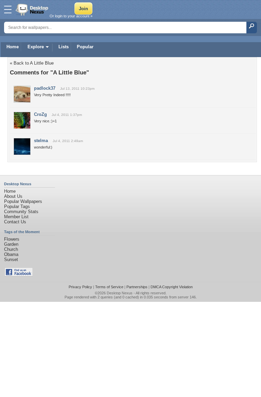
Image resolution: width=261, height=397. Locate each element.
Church (11, 249)
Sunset (11, 259)
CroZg (40, 114)
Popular (85, 46)
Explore (36, 46)
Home (12, 46)
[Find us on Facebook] (19, 274)
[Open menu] (7, 9)
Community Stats (21, 211)
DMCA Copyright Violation (172, 287)
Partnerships (136, 287)
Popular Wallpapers (23, 201)
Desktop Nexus (120, 293)
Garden (11, 244)
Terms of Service (109, 287)
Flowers (11, 239)
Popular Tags (17, 206)
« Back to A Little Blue (32, 63)
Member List (16, 216)
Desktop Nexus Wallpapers (33, 9)
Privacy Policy (80, 287)
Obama (11, 254)
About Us (13, 196)
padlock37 (44, 88)
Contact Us (15, 221)
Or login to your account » (71, 16)
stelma (41, 140)
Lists (63, 46)
